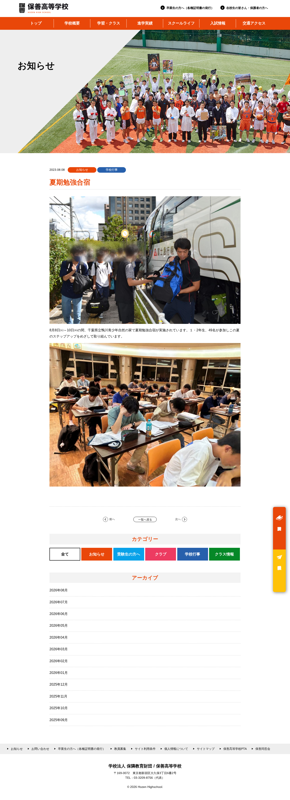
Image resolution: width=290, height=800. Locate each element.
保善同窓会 (262, 748)
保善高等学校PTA (235, 748)
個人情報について (176, 748)
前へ (112, 519)
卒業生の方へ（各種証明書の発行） (190, 8)
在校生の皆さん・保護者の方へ (247, 8)
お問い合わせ (40, 748)
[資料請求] (279, 528)
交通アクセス (254, 23)
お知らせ (17, 748)
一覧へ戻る (145, 519)
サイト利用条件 (145, 748)
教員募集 (120, 748)
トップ (36, 23)
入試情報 (217, 23)
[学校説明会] (279, 570)
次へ (178, 519)
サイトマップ (206, 748)
